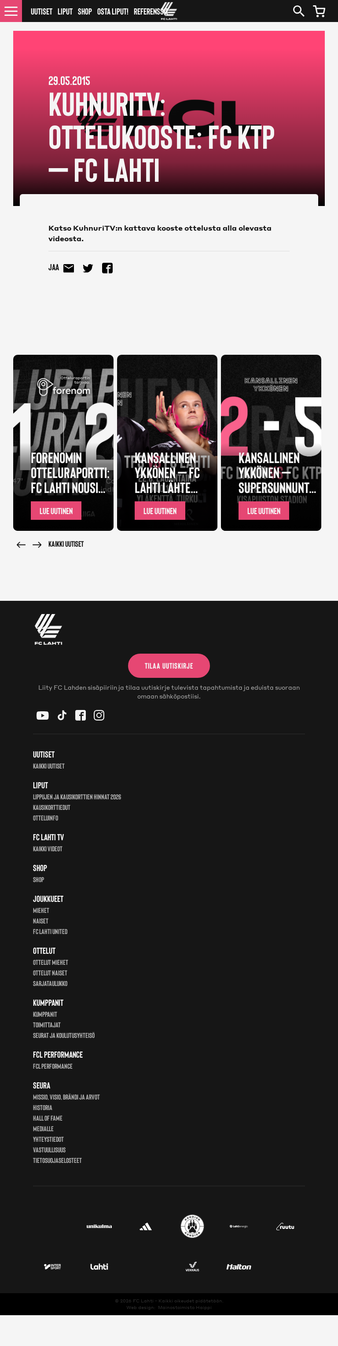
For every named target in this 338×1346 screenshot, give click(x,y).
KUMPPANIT (45, 1014)
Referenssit (151, 11)
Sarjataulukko (50, 983)
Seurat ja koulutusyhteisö (64, 1035)
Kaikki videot (47, 848)
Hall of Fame (47, 1118)
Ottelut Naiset (50, 972)
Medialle (43, 1128)
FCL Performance (53, 1066)
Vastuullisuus (49, 1149)
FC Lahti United (50, 931)
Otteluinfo (45, 817)
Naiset (40, 920)
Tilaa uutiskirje (169, 665)
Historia (42, 1107)
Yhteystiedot (48, 1139)
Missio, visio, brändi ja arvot (66, 1096)
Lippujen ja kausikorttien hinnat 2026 (77, 796)
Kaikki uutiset (66, 543)
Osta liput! (113, 11)
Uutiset (41, 11)
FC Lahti (143, 1300)
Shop (85, 11)
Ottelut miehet (50, 962)
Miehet (41, 910)
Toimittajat (47, 1024)
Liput (65, 11)
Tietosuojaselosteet (57, 1160)
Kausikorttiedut (51, 807)
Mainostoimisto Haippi (185, 1307)
